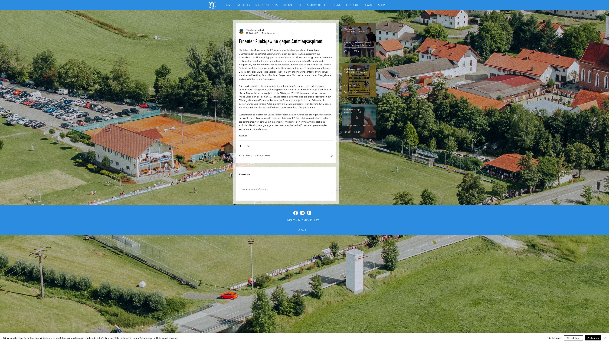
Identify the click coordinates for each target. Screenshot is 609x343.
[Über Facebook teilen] (240, 145)
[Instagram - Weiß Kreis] (302, 213)
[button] (381, 5)
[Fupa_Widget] (309, 213)
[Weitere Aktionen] (331, 32)
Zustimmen (593, 338)
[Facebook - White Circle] (295, 213)
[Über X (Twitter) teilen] (248, 145)
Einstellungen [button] (554, 338)
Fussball (243, 135)
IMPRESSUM (293, 220)
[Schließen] (605, 337)
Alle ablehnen (573, 338)
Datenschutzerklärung (167, 338)
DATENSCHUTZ (310, 220)
